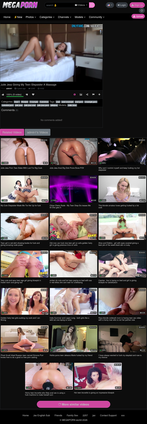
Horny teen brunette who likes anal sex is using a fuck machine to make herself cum (45, 393)
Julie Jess (72, 105)
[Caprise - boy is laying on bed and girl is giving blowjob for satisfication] (122, 264)
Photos (30, 17)
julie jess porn (43, 105)
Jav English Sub (41, 415)
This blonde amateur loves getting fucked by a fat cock (118, 206)
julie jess (18, 105)
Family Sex (72, 415)
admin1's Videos (37, 132)
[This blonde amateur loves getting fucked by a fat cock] (122, 189)
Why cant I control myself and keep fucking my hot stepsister (119, 168)
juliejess (54, 105)
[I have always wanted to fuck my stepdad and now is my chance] (122, 338)
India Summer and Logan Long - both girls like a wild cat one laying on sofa (69, 318)
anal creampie (67, 102)
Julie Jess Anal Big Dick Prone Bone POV (67, 167)
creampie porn (91, 102)
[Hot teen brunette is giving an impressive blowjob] (98, 376)
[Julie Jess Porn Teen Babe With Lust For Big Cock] (25, 151)
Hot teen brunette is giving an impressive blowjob (94, 392)
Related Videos (12, 132)
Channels (64, 17)
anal (58, 102)
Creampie (34, 102)
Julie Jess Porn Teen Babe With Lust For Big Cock (21, 167)
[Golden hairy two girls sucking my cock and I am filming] (25, 301)
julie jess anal (29, 105)
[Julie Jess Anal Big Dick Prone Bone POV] (73, 151)
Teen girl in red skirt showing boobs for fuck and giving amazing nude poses (20, 244)
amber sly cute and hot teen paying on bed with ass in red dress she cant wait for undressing (71, 281)
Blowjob (24, 102)
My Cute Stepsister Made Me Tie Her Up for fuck (21, 205)
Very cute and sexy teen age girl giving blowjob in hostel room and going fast (21, 281)
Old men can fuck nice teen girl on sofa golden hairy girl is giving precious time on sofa (71, 244)
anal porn (79, 102)
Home (7, 17)
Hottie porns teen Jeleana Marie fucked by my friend (71, 355)
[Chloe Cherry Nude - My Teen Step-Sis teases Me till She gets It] (73, 189)
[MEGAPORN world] (20, 4)
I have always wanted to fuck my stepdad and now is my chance (119, 356)
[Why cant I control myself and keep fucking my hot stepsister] (122, 151)
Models (79, 17)
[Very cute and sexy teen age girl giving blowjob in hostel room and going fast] (25, 264)
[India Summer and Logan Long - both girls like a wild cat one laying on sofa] (73, 301)
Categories (46, 17)
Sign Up (138, 5)
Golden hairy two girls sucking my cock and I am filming (20, 318)
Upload (139, 16)
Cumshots (44, 102)
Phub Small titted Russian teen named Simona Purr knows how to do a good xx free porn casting (22, 356)
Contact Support (108, 415)
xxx (123, 415)
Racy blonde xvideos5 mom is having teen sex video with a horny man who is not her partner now (119, 318)
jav (93, 415)
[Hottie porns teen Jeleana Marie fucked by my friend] (73, 338)
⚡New (18, 17)
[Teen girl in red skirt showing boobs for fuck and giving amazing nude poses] (25, 226)
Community (96, 17)
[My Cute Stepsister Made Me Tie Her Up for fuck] (25, 189)
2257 (85, 415)
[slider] (45, 79)
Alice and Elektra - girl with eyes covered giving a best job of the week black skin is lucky (118, 244)
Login (123, 5)
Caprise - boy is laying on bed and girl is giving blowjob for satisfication (117, 281)
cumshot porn (7, 105)
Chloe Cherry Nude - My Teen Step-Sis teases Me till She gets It (70, 206)
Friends (58, 415)
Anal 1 (17, 102)
